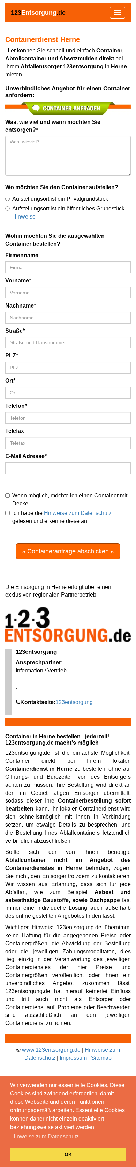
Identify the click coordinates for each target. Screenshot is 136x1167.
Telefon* (16, 406)
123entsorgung (74, 702)
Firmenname (21, 255)
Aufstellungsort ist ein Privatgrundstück (60, 199)
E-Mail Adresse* (26, 456)
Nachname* (20, 306)
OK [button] (68, 1154)
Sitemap (101, 1058)
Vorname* (18, 280)
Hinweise (24, 217)
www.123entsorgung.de (51, 1050)
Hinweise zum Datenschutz (78, 513)
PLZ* (11, 356)
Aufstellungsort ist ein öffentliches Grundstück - (70, 213)
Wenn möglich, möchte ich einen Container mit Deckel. (69, 500)
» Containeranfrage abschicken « (68, 551)
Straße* (15, 331)
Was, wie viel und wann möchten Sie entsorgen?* (52, 126)
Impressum (73, 1058)
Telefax (14, 431)
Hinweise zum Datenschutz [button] (45, 1136)
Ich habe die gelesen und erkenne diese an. (62, 517)
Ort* (10, 381)
